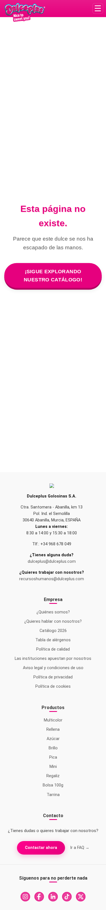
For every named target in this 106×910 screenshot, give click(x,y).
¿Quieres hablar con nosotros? (53, 621)
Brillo (53, 748)
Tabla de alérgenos (53, 640)
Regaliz (53, 776)
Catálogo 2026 (53, 630)
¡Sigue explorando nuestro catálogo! (53, 275)
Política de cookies (53, 686)
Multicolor (53, 720)
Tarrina (53, 794)
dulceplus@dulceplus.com (52, 561)
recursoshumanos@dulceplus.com (51, 579)
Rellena (53, 729)
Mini (53, 766)
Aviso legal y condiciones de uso (53, 667)
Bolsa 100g (53, 785)
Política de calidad (53, 649)
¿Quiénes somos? (53, 612)
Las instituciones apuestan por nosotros (53, 658)
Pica (53, 757)
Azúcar (53, 738)
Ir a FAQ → (79, 847)
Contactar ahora (41, 847)
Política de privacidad (53, 677)
